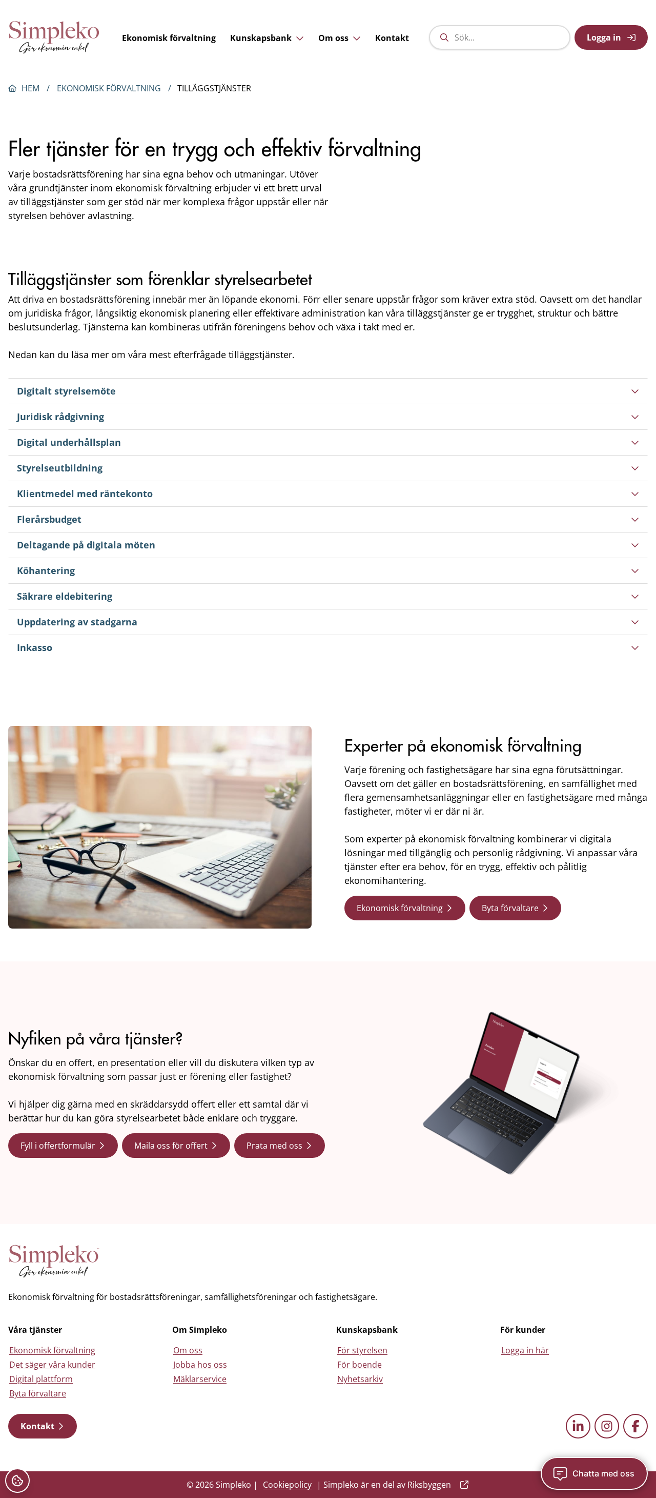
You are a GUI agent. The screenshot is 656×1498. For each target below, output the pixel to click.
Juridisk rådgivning (60, 416)
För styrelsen (362, 1350)
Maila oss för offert (171, 1145)
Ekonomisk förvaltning (169, 38)
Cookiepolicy (287, 1484)
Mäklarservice (200, 1379)
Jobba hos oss (200, 1364)
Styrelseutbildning (59, 468)
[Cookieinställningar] (17, 1480)
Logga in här (525, 1350)
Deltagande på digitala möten (86, 545)
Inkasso (34, 647)
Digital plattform (41, 1379)
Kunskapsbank (261, 38)
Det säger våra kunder (52, 1364)
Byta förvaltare (510, 908)
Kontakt (392, 38)
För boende (359, 1364)
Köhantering (46, 570)
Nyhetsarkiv (360, 1379)
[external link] (462, 1485)
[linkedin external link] (578, 1426)
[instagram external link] (606, 1426)
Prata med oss (274, 1145)
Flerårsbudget (49, 519)
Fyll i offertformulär (57, 1145)
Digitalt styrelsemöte (66, 391)
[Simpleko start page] (54, 1261)
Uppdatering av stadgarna (77, 622)
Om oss (333, 38)
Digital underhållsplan (69, 442)
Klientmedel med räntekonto (85, 493)
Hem (30, 88)
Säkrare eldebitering (64, 596)
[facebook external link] (635, 1426)
